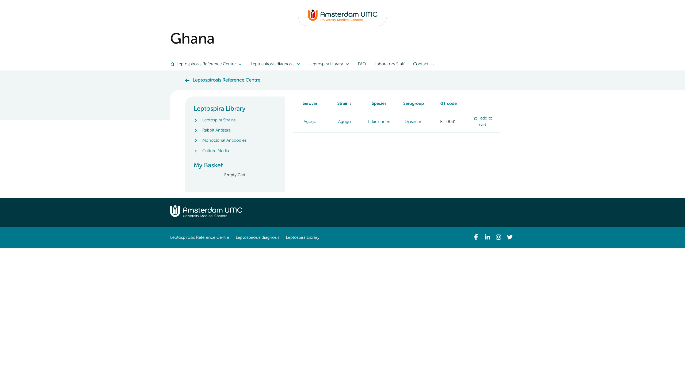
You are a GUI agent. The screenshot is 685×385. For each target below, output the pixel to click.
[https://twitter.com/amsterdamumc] (509, 237)
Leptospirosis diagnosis (257, 238)
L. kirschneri (379, 122)
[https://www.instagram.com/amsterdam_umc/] (498, 237)
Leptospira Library (302, 238)
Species (379, 104)
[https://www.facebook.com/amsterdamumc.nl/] (476, 237)
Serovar (310, 104)
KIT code (448, 104)
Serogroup (413, 104)
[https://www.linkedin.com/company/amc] (487, 237)
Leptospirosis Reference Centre (199, 238)
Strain (342, 104)
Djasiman (414, 122)
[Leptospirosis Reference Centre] (343, 21)
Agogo (310, 122)
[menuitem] (208, 64)
